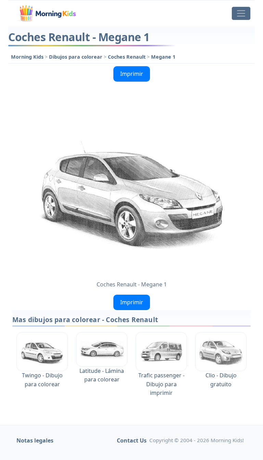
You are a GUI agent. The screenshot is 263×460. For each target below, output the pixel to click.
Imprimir (131, 74)
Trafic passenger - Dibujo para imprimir (161, 384)
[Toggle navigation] (241, 13)
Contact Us (132, 440)
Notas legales (34, 440)
